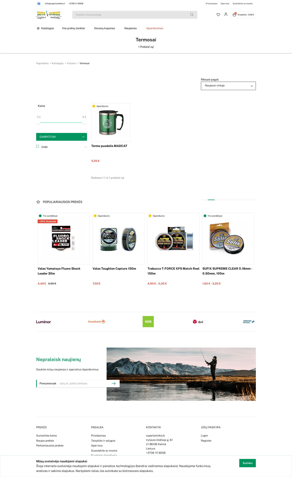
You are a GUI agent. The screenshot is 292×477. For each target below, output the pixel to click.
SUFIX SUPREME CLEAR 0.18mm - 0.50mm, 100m (227, 271)
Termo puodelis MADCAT (109, 146)
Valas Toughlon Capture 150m (114, 268)
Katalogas (47, 28)
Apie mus (225, 3)
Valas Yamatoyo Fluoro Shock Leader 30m (59, 271)
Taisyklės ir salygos (103, 440)
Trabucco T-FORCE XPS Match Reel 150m (173, 271)
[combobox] (228, 85)
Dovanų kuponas (104, 28)
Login (204, 435)
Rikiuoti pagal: (210, 79)
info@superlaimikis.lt (55, 3)
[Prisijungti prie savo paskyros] (226, 14)
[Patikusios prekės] (218, 15)
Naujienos (130, 28)
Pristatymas (211, 3)
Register (206, 440)
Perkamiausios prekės (50, 445)
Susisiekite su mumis (242, 3)
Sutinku (247, 463)
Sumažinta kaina (46, 435)
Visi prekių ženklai (73, 28)
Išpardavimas (154, 28)
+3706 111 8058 (75, 3)
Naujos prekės (45, 440)
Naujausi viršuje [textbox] (215, 85)
